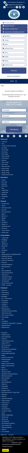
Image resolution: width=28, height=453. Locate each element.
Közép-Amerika (6, 166)
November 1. (5, 222)
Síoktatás (4, 396)
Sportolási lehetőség (7, 398)
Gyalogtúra (4, 250)
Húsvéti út (4, 339)
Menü (12, 81)
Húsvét (3, 205)
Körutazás (4, 262)
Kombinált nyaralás (7, 256)
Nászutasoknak (5, 378)
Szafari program (6, 400)
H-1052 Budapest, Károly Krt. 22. (15, 2)
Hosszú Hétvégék (6, 337)
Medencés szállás (6, 371)
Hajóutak (4, 160)
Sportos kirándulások (7, 272)
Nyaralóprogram (6, 266)
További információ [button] (7, 446)
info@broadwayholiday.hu (15, 5)
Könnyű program (6, 359)
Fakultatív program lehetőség (9, 311)
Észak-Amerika (5, 156)
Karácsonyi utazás (6, 207)
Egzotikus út (5, 244)
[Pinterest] (25, 136)
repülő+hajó (5, 192)
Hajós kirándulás (6, 325)
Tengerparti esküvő (7, 277)
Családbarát (5, 302)
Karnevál (4, 210)
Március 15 (4, 369)
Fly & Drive (4, 186)
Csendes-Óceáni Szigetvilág (9, 145)
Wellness (4, 429)
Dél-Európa (5, 152)
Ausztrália (4, 141)
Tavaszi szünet (5, 230)
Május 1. (4, 214)
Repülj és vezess (6, 390)
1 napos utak (5, 237)
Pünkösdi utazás (6, 226)
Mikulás (4, 218)
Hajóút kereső (9, 26)
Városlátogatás (5, 281)
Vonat (3, 198)
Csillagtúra (4, 304)
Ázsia (3, 143)
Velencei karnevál (6, 425)
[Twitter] (14, 136)
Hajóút (3, 252)
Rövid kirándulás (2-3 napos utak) (10, 392)
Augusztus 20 (5, 294)
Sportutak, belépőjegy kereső (14, 32)
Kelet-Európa (5, 162)
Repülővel (4, 194)
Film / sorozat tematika (7, 315)
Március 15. (5, 216)
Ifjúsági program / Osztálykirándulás (11, 254)
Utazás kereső (9, 23)
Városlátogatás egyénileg (8, 423)
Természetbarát (6, 409)
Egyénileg (4, 184)
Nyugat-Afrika (5, 170)
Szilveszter (4, 228)
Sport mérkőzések (6, 270)
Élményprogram (6, 309)
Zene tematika (5, 431)
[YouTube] (8, 136)
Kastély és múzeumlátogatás (9, 349)
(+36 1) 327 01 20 (10, 7)
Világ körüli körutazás (7, 174)
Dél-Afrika (4, 148)
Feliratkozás (14, 129)
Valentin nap (5, 232)
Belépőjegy (4, 239)
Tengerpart (4, 406)
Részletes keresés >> (14, 76)
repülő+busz (5, 190)
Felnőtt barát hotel (6, 313)
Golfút (3, 248)
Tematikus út (5, 275)
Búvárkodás (5, 300)
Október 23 (4, 384)
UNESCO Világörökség (7, 415)
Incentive (11, 435)
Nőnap (3, 220)
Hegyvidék (4, 332)
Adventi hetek (5, 203)
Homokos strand (6, 334)
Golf (3, 319)
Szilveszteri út (5, 402)
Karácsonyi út (5, 347)
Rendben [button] (5, 450)
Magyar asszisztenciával (8, 363)
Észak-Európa (5, 158)
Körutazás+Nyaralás (7, 264)
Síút (3, 268)
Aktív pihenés (5, 292)
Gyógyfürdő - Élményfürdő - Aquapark (12, 323)
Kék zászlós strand (6, 351)
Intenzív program (6, 345)
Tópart (3, 413)
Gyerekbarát (5, 321)
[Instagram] (20, 136)
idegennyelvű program (8, 341)
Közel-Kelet (5, 164)
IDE (22, 95)
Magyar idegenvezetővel (8, 365)
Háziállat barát (5, 327)
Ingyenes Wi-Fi (6, 343)
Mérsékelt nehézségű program (9, 374)
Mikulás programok (7, 376)
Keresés (14, 71)
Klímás (3, 355)
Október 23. (4, 224)
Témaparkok (5, 404)
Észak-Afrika (5, 154)
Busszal (4, 180)
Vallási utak (5, 419)
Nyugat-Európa (6, 172)
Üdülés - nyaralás (6, 285)
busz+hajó (4, 182)
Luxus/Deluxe (5, 361)
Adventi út (4, 290)
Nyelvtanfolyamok (6, 382)
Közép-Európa (5, 168)
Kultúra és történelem (7, 260)
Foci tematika (5, 317)
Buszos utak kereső (11, 29)
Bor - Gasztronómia (7, 298)
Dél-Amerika (5, 150)
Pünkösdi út (5, 388)
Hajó (3, 188)
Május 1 (4, 367)
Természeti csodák (6, 279)
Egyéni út (4, 242)
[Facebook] (16, 7)
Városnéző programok (7, 283)
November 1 (5, 380)
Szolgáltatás (5, 196)
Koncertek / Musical (7, 258)
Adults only (4, 435)
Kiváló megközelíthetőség (8, 353)
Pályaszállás (5, 386)
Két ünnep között (6, 212)
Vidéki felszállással (7, 427)
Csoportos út (5, 306)
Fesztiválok (4, 246)
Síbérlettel (4, 394)
